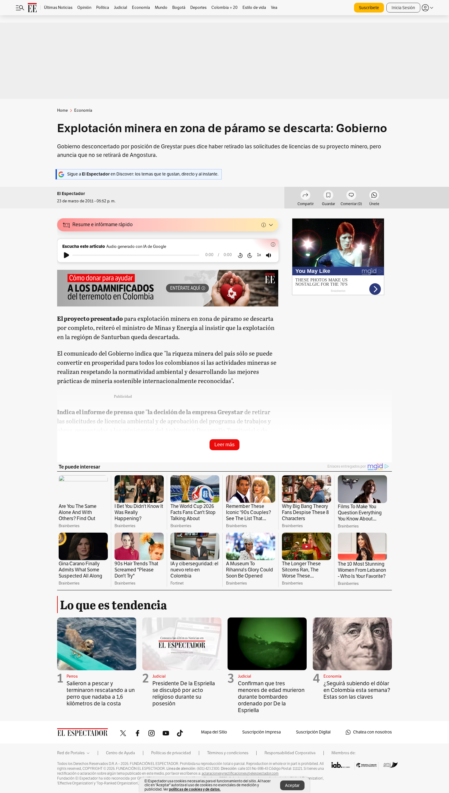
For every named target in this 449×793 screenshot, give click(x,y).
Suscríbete (369, 7)
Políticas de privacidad (171, 753)
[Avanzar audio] (249, 255)
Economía (332, 676)
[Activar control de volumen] (268, 255)
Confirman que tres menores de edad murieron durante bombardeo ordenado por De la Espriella (271, 697)
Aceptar (292, 785)
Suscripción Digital (313, 732)
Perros (72, 676)
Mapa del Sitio (214, 732)
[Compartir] (305, 196)
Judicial (159, 676)
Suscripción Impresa (261, 732)
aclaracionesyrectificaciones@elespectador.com (240, 773)
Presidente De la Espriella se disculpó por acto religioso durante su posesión (183, 693)
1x (259, 254)
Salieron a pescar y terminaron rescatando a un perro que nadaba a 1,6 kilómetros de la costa (101, 693)
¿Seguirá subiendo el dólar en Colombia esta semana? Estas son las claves (356, 690)
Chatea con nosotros (372, 732)
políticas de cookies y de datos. (195, 789)
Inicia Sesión (403, 7)
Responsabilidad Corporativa (290, 753)
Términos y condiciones (227, 753)
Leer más (224, 444)
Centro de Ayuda (120, 753)
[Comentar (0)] (351, 196)
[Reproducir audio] (66, 255)
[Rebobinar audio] (240, 255)
